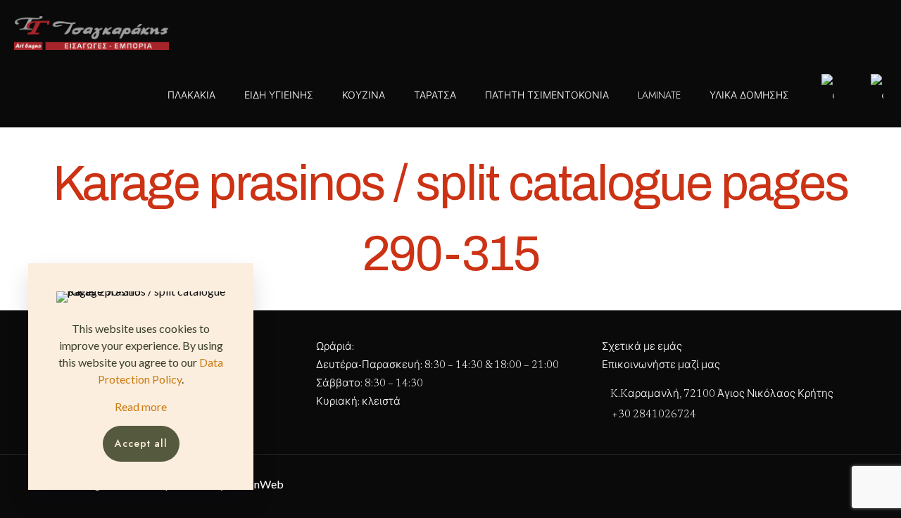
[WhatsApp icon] (198, 30)
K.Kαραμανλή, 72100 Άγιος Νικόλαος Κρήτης (720, 394)
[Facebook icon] (213, 30)
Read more (141, 406)
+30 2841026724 (654, 415)
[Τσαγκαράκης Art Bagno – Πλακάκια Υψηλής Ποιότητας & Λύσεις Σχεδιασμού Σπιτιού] (91, 31)
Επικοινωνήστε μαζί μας (661, 365)
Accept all (141, 443)
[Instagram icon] (228, 30)
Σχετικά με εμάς (642, 347)
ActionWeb (255, 484)
